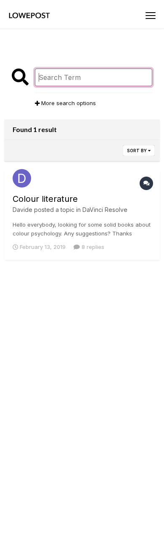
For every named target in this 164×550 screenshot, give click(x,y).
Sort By (137, 150)
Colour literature (45, 199)
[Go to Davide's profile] (22, 178)
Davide (22, 209)
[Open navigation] (150, 15)
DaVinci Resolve (104, 209)
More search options (68, 103)
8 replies (92, 246)
